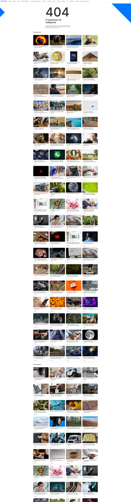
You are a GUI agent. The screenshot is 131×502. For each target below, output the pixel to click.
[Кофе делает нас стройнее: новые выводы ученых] (90, 141)
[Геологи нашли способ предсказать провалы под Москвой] (90, 124)
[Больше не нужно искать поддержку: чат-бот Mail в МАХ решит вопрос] (57, 386)
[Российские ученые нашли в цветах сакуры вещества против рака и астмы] (73, 206)
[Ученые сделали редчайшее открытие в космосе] (57, 239)
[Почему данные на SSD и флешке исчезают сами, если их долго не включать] (57, 435)
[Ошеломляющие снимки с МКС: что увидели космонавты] (73, 59)
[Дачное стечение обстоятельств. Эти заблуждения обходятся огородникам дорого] (57, 288)
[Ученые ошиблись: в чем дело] (73, 190)
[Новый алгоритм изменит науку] (90, 370)
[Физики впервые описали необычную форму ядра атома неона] (41, 452)
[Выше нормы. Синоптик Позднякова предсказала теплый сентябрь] (41, 108)
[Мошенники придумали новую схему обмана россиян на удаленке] (90, 91)
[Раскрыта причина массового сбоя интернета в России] (73, 386)
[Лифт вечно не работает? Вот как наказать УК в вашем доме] (41, 337)
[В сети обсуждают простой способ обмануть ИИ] (41, 353)
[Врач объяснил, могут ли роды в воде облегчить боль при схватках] (73, 222)
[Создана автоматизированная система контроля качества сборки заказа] (41, 239)
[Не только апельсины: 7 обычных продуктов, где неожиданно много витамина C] (73, 402)
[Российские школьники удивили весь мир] (57, 108)
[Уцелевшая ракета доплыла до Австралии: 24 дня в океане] (73, 42)
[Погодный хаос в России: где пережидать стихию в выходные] (73, 353)
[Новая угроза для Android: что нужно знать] (41, 304)
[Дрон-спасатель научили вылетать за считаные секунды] (41, 288)
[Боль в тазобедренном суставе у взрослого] (73, 173)
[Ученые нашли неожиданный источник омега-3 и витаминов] (90, 190)
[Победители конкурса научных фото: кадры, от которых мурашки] (90, 321)
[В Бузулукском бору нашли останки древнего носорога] (73, 370)
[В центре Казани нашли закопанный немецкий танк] (41, 489)
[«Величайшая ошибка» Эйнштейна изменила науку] (41, 222)
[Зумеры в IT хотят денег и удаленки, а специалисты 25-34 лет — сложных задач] (90, 304)
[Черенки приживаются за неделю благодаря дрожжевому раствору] (90, 222)
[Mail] (1, 1)
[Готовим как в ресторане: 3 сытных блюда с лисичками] (57, 304)
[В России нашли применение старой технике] (73, 435)
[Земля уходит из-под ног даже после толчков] (57, 337)
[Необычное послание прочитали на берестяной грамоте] (73, 75)
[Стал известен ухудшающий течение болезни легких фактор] (57, 321)
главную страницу (56, 27)
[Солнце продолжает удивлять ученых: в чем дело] (73, 419)
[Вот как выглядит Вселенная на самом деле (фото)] (90, 386)
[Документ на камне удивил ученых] (90, 473)
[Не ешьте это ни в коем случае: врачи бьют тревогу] (57, 59)
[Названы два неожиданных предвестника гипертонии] (90, 206)
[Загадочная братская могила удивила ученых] (73, 108)
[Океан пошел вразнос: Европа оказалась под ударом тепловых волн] (73, 124)
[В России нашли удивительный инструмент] (41, 386)
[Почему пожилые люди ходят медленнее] (73, 489)
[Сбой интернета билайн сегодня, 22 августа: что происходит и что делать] (57, 91)
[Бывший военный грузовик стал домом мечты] (41, 190)
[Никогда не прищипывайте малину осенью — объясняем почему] (90, 75)
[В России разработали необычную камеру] (90, 452)
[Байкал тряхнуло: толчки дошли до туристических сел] (90, 435)
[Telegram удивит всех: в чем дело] (90, 173)
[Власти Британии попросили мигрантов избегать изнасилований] (57, 124)
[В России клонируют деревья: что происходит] (41, 141)
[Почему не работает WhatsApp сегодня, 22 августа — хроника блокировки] (57, 157)
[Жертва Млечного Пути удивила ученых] (73, 141)
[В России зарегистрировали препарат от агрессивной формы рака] (90, 419)
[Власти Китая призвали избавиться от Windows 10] (90, 108)
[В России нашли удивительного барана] (41, 59)
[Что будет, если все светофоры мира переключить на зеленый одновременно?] (90, 288)
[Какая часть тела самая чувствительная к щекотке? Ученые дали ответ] (57, 402)
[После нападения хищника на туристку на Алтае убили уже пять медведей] (57, 42)
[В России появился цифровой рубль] (73, 255)
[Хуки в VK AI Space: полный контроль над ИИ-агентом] (73, 452)
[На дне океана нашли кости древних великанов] (73, 91)
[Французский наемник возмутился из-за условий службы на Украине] (90, 489)
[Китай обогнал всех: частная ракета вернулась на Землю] (90, 402)
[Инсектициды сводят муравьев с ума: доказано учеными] (57, 272)
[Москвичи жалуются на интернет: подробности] (41, 124)
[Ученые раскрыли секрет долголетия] (57, 473)
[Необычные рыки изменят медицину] (57, 190)
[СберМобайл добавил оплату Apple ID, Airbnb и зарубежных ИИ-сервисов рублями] (41, 370)
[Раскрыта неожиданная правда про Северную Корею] (41, 75)
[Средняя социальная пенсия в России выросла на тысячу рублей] (73, 337)
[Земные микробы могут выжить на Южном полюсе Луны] (90, 337)
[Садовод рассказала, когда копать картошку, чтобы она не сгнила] (73, 321)
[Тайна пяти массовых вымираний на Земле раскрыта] (41, 42)
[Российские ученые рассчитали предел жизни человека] (57, 75)
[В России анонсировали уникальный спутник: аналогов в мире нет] (41, 157)
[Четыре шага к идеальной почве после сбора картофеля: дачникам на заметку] (73, 304)
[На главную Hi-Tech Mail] (4, 1)
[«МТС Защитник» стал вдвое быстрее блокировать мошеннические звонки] (90, 239)
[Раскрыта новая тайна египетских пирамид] (90, 59)
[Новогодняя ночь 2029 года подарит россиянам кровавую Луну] (41, 173)
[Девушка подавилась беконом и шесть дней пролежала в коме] (41, 206)
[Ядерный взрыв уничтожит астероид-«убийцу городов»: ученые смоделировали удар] (90, 353)
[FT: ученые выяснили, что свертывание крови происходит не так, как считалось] (57, 173)
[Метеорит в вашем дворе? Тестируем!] (57, 206)
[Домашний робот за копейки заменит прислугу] (90, 272)
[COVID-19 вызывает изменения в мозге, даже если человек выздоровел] (57, 222)
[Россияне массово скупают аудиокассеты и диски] (73, 288)
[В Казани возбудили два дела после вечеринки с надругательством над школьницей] (41, 473)
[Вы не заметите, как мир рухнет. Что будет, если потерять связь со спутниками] (41, 419)
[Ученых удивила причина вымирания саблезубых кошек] (90, 157)
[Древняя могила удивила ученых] (90, 42)
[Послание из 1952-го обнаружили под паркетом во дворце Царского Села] (41, 91)
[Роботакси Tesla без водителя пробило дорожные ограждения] (57, 452)
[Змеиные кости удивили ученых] (41, 272)
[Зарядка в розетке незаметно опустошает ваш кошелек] (57, 489)
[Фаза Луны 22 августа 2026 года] (41, 321)
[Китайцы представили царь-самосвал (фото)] (73, 473)
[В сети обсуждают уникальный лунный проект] (57, 255)
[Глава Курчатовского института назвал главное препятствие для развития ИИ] (57, 419)
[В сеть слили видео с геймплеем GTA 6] (57, 370)
